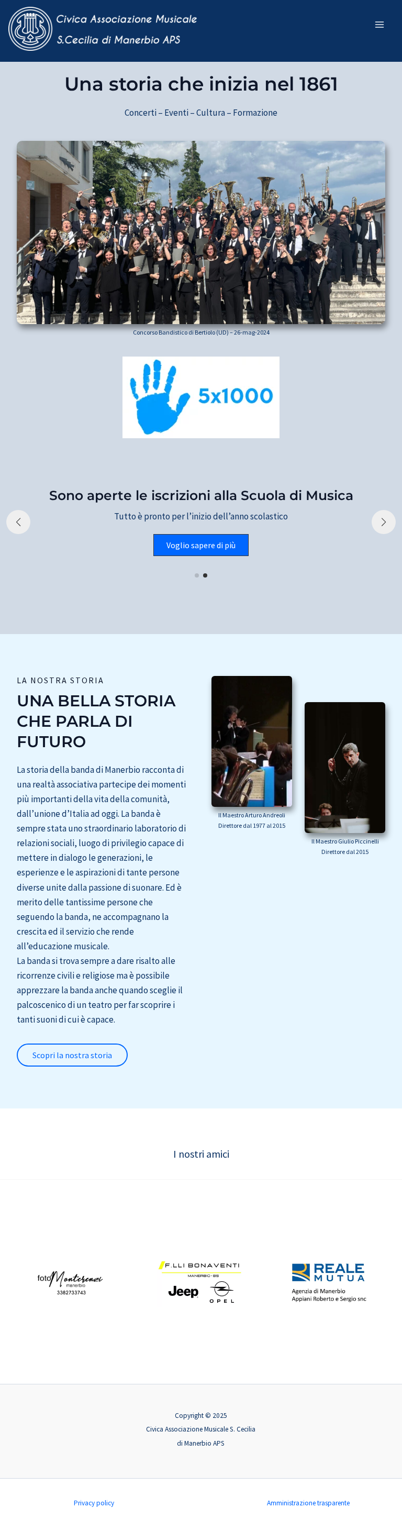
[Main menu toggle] (380, 25)
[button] (197, 575)
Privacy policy (94, 1503)
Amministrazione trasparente (308, 1503)
